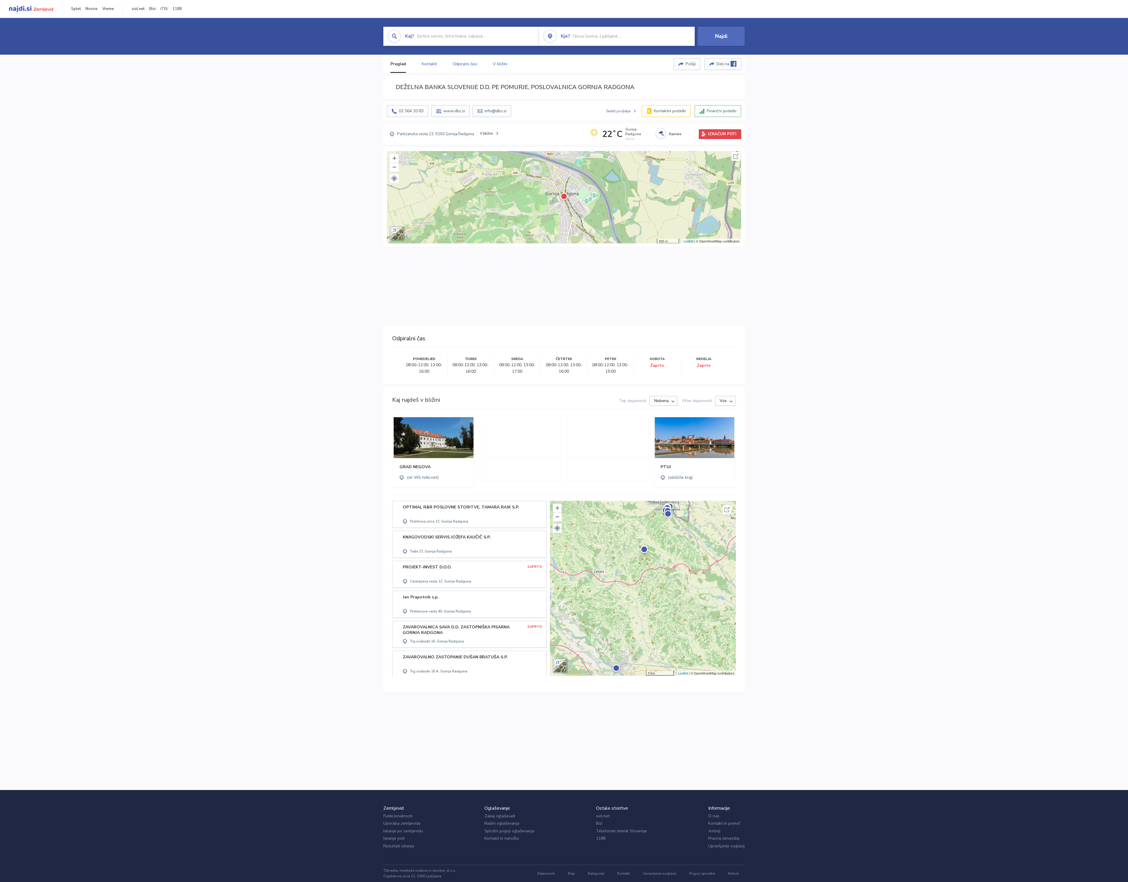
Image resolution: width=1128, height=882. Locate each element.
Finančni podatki (721, 111)
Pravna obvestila (723, 838)
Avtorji (714, 831)
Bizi (152, 8)
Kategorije (596, 873)
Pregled (398, 64)
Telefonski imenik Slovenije (621, 831)
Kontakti (429, 64)
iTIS (164, 8)
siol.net (138, 8)
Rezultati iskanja (398, 846)
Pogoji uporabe (702, 873)
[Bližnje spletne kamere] (661, 133)
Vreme (108, 8)
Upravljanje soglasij (726, 846)
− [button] (394, 167)
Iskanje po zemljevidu (403, 831)
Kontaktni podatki (670, 111)
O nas (713, 816)
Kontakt (623, 873)
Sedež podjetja (618, 111)
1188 (177, 8)
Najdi (721, 36)
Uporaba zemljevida (401, 823)
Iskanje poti (393, 838)
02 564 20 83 (411, 111)
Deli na (723, 64)
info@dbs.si (495, 111)
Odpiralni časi (465, 64)
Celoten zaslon (735, 156)
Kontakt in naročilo (501, 838)
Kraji (571, 873)
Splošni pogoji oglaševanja (509, 831)
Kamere (675, 134)
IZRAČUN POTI (722, 134)
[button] (394, 178)
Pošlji (691, 64)
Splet (76, 8)
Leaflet (688, 241)
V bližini (500, 64)
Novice (91, 8)
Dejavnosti (546, 873)
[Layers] (396, 233)
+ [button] (394, 158)
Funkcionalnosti (397, 816)
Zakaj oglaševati (499, 816)
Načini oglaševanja (501, 823)
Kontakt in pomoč (724, 823)
